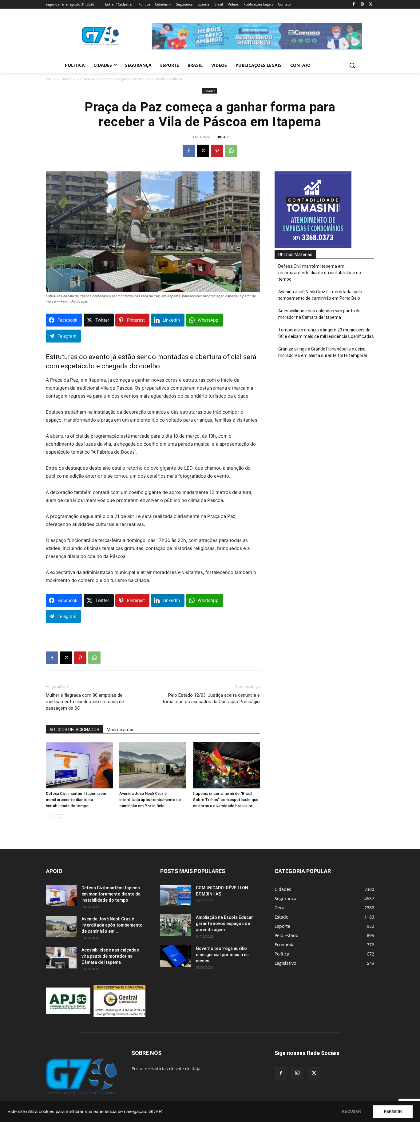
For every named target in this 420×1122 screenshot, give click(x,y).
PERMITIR (393, 1111)
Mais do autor (120, 729)
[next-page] (59, 818)
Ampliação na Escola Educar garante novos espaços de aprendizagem (224, 923)
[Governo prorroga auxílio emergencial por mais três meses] (175, 956)
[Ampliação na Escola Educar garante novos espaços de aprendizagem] (175, 925)
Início (50, 79)
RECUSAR (351, 1111)
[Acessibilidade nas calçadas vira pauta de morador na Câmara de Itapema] (61, 957)
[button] (352, 65)
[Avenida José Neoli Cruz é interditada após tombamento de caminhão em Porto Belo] (152, 765)
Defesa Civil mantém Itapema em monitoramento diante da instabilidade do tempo (76, 799)
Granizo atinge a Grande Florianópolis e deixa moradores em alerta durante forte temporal (322, 352)
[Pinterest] (217, 151)
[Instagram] (362, 4)
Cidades (67, 79)
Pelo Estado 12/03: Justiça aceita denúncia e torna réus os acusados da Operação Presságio (211, 698)
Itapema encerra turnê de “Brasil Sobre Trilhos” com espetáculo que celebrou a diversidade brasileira (225, 799)
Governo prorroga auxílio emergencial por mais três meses (222, 954)
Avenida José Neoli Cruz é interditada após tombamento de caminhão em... (112, 925)
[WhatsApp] (231, 151)
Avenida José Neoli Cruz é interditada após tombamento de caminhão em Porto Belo (150, 799)
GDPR (155, 1111)
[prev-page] (49, 818)
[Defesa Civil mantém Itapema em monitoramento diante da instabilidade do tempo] (79, 765)
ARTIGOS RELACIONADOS (74, 729)
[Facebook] (353, 4)
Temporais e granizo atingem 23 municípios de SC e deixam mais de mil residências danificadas (326, 333)
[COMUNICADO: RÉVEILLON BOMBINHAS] (175, 895)
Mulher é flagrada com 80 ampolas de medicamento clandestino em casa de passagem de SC (85, 701)
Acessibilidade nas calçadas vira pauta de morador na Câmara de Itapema (319, 314)
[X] (370, 4)
